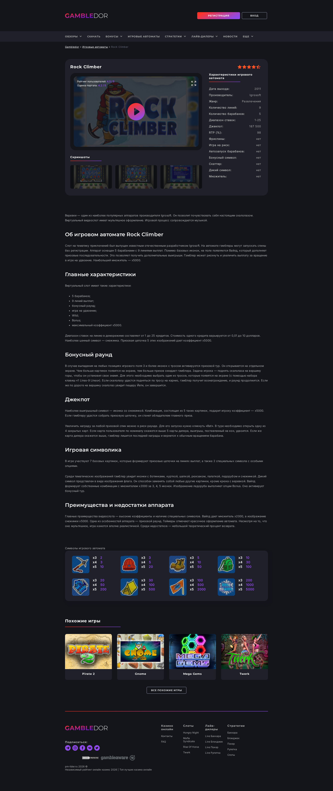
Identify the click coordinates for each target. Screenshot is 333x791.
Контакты (166, 736)
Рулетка (232, 749)
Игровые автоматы (144, 36)
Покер (231, 743)
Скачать (93, 36)
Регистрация (218, 15)
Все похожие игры (166, 690)
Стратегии (173, 36)
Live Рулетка (212, 752)
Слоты (231, 754)
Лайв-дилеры (202, 36)
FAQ (163, 741)
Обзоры (71, 36)
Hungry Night (191, 732)
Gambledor (72, 46)
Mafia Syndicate (189, 740)
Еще (246, 36)
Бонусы (112, 36)
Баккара (232, 732)
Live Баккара (213, 736)
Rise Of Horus (191, 746)
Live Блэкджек (214, 741)
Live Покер (211, 747)
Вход (254, 15)
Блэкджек (233, 738)
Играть (88, 651)
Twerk (186, 752)
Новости (230, 36)
